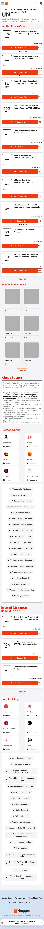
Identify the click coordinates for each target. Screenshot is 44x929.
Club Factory (8, 712)
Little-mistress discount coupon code (22, 835)
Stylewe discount (21, 578)
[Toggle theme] (41, 3)
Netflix (6, 476)
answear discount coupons (21, 566)
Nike (28, 729)
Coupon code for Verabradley (21, 590)
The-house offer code (21, 542)
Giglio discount (21, 810)
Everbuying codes (21, 596)
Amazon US (8, 443)
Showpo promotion (21, 584)
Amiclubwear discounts (21, 822)
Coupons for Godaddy (21, 489)
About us (12, 902)
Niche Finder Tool (35, 898)
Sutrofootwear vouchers (21, 525)
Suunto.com (8, 306)
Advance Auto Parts (11, 729)
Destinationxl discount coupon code (21, 855)
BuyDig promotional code (21, 548)
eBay (5, 460)
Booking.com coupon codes (21, 786)
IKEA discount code (21, 792)
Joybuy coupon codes (21, 842)
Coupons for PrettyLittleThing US (21, 863)
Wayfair (30, 712)
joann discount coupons (22, 758)
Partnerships (20, 898)
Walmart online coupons (22, 501)
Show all (22, 279)
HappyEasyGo (32, 476)
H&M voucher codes (21, 764)
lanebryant (7, 746)
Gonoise (30, 746)
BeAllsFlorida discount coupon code (21, 779)
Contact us (22, 902)
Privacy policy (23, 915)
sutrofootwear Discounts (21, 530)
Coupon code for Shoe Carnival (21, 828)
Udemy (29, 443)
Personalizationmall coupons (21, 560)
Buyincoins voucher (22, 554)
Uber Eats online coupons (21, 519)
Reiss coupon (21, 848)
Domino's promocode (21, 495)
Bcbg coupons (22, 870)
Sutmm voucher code (22, 798)
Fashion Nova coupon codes (21, 507)
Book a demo (7, 898)
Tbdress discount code (21, 536)
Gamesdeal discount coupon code (21, 877)
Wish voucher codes (21, 513)
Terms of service (34, 915)
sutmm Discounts (21, 804)
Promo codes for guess (21, 572)
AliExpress (31, 460)
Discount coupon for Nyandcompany (21, 771)
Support (32, 902)
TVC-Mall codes (21, 816)
